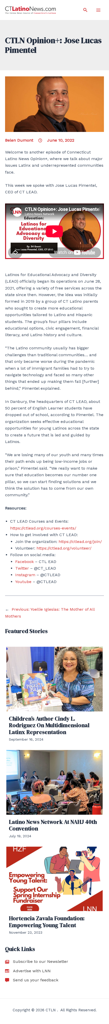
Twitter (22, 568)
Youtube (23, 581)
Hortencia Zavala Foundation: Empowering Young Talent (47, 921)
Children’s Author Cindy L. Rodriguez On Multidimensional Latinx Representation (49, 725)
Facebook (24, 561)
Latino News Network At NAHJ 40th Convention (53, 825)
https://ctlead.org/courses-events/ (43, 528)
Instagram (25, 574)
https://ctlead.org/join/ (80, 541)
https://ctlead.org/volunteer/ (64, 548)
